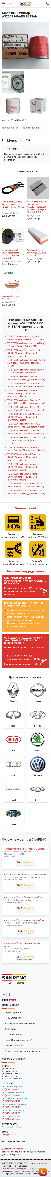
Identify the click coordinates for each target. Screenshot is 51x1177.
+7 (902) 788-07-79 (11, 1101)
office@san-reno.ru (9, 1134)
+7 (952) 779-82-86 (11, 1089)
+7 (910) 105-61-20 (11, 1113)
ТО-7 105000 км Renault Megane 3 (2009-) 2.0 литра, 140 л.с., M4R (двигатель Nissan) (23, 353)
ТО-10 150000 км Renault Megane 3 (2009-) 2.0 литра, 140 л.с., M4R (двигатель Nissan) (24, 417)
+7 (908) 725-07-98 (11, 1095)
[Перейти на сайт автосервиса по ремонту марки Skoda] (38, 742)
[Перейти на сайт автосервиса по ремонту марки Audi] (13, 766)
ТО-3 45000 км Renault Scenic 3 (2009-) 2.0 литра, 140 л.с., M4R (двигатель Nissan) (26, 440)
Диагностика (11, 1029)
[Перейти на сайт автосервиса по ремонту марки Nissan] (38, 692)
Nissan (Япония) (30, 127)
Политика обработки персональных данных (21, 1168)
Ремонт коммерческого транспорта (22, 1051)
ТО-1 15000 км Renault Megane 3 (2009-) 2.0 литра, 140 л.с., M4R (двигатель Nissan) (23, 467)
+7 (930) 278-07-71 (11, 1107)
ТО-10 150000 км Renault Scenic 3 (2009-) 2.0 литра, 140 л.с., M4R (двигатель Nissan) (23, 457)
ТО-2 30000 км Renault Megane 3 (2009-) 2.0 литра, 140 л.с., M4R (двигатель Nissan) (23, 477)
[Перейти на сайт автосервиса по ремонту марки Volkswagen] (38, 766)
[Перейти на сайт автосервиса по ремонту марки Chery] (38, 791)
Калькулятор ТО (13, 1018)
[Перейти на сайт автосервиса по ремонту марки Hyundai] (38, 717)
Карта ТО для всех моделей (18, 1040)
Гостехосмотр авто (14, 1045)
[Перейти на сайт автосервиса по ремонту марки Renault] (13, 692)
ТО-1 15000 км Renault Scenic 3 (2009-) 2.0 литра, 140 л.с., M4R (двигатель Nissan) (26, 363)
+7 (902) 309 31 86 (11, 1119)
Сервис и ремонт (13, 1012)
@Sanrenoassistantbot (12, 1149)
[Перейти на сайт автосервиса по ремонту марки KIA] (13, 742)
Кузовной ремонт (14, 1034)
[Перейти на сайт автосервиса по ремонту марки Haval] (13, 791)
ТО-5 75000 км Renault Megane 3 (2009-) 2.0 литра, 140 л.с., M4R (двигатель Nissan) (23, 393)
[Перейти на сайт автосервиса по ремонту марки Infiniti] (13, 717)
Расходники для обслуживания (20, 1023)
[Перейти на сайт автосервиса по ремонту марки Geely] (13, 816)
